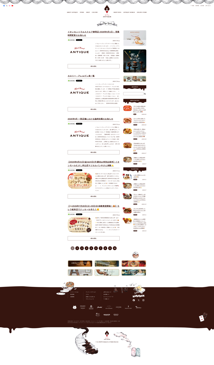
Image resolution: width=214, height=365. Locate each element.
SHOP (88, 12)
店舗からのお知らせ (90, 296)
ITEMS (82, 12)
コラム (87, 294)
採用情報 (197, 5)
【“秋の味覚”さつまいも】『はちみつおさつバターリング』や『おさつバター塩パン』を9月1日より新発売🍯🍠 (139, 147)
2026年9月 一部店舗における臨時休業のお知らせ (90, 119)
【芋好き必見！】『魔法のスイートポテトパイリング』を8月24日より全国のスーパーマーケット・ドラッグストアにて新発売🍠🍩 (139, 133)
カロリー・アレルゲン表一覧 (81, 76)
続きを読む (94, 66)
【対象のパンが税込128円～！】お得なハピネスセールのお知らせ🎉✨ (139, 159)
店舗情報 (72, 296)
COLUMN (95, 12)
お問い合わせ (208, 5)
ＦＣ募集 (192, 5)
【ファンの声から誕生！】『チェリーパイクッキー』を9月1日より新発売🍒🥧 (139, 120)
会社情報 (202, 5)
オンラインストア (107, 296)
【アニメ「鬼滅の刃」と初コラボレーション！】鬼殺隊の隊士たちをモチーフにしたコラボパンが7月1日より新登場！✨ (139, 198)
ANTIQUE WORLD (129, 12)
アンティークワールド (91, 292)
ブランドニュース (90, 298)
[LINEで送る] (71, 40)
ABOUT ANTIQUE (72, 12)
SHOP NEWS (117, 12)
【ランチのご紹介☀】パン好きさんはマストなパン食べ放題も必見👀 (139, 210)
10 (115, 248)
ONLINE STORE (142, 12)
